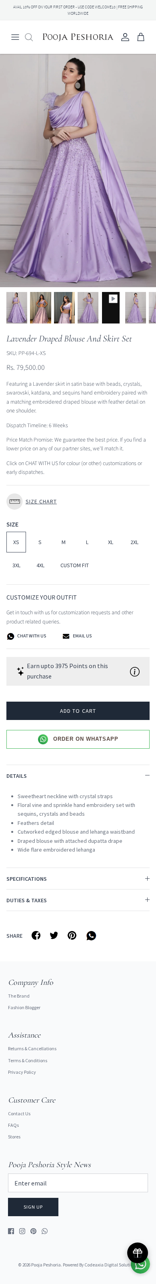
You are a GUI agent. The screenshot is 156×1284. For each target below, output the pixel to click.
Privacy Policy (22, 1072)
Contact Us (19, 1113)
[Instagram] (22, 1231)
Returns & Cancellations (32, 1048)
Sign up (33, 1207)
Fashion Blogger (24, 1007)
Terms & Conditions (27, 1060)
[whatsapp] (93, 935)
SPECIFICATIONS (26, 878)
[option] (78, 170)
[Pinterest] (33, 1231)
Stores (14, 1137)
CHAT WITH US (31, 636)
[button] (78, 501)
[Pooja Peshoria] (78, 37)
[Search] (33, 37)
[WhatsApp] (45, 1231)
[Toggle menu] (15, 37)
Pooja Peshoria (46, 1265)
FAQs (13, 1125)
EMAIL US (82, 636)
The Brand (19, 996)
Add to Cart (78, 710)
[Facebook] (11, 1231)
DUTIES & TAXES (26, 900)
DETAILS (16, 775)
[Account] (123, 37)
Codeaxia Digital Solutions (111, 1265)
